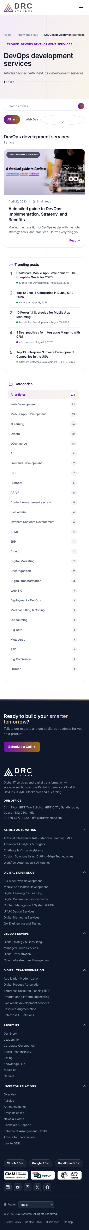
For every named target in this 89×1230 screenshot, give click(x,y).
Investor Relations (20, 1086)
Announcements (15, 1106)
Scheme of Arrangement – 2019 (25, 1131)
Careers (9, 1076)
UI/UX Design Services (19, 911)
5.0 (67, 1163)
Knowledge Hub (27, 34)
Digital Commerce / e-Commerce (26, 899)
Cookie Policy (33, 1222)
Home (7, 34)
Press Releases (14, 1113)
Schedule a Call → (21, 747)
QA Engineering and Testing (23, 923)
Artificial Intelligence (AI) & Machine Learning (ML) (38, 838)
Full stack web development (23, 881)
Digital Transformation (24, 970)
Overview (10, 1094)
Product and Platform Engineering (26, 996)
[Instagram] (27, 1187)
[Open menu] (81, 7)
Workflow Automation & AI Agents (27, 862)
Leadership (11, 1039)
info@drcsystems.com (46, 817)
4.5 (14, 1163)
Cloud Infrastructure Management (27, 960)
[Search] (81, 106)
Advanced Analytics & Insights (24, 844)
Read (72, 240)
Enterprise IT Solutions (19, 1015)
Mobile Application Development (26, 887)
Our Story (10, 1033)
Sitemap (68, 1222)
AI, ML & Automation (20, 829)
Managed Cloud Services (21, 948)
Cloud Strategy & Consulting (23, 942)
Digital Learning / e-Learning (23, 893)
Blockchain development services (26, 1003)
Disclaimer (52, 1222)
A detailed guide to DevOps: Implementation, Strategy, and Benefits (37, 214)
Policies (9, 1100)
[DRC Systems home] (18, 7)
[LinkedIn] (8, 1187)
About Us (11, 1025)
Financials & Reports (17, 1125)
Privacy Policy (12, 1222)
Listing (8, 1058)
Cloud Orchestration (17, 954)
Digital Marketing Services (21, 917)
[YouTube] (18, 1187)
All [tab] (12, 119)
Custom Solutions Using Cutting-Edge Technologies (38, 856)
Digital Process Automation (22, 984)
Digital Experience (19, 872)
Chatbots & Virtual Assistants (23, 850)
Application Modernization (21, 978)
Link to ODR (12, 1143)
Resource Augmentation (20, 1009)
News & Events (14, 1119)
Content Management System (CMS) (29, 905)
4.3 (39, 1163)
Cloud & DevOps (16, 933)
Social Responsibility (17, 1051)
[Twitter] (37, 1187)
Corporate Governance (19, 1045)
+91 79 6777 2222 (16, 817)
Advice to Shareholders (19, 1137)
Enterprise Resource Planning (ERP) (28, 990)
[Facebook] (47, 1187)
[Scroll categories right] (62, 120)
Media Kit (10, 1070)
